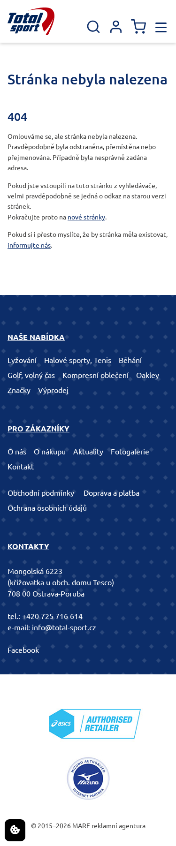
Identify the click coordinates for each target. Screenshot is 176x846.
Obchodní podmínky (41, 493)
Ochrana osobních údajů (47, 508)
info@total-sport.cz (64, 627)
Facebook (23, 650)
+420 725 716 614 (52, 616)
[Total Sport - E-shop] (31, 21)
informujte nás (29, 245)
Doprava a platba (111, 493)
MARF (81, 826)
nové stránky (86, 217)
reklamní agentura (118, 826)
